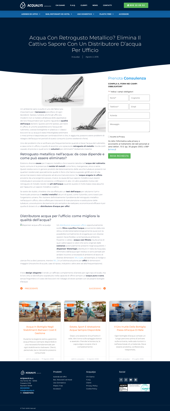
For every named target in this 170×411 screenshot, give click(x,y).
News (95, 5)
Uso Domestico (84, 14)
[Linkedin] (136, 380)
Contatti (107, 5)
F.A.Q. (72, 5)
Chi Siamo (60, 5)
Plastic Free (105, 14)
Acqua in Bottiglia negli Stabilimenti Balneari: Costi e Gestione (39, 330)
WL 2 (55, 260)
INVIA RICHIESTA (119, 156)
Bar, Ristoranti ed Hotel (58, 14)
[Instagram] (126, 380)
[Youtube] (131, 380)
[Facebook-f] (121, 380)
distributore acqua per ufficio (73, 225)
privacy (112, 149)
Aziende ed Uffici (29, 14)
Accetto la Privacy (117, 137)
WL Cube (79, 258)
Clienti (84, 5)
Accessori (124, 14)
